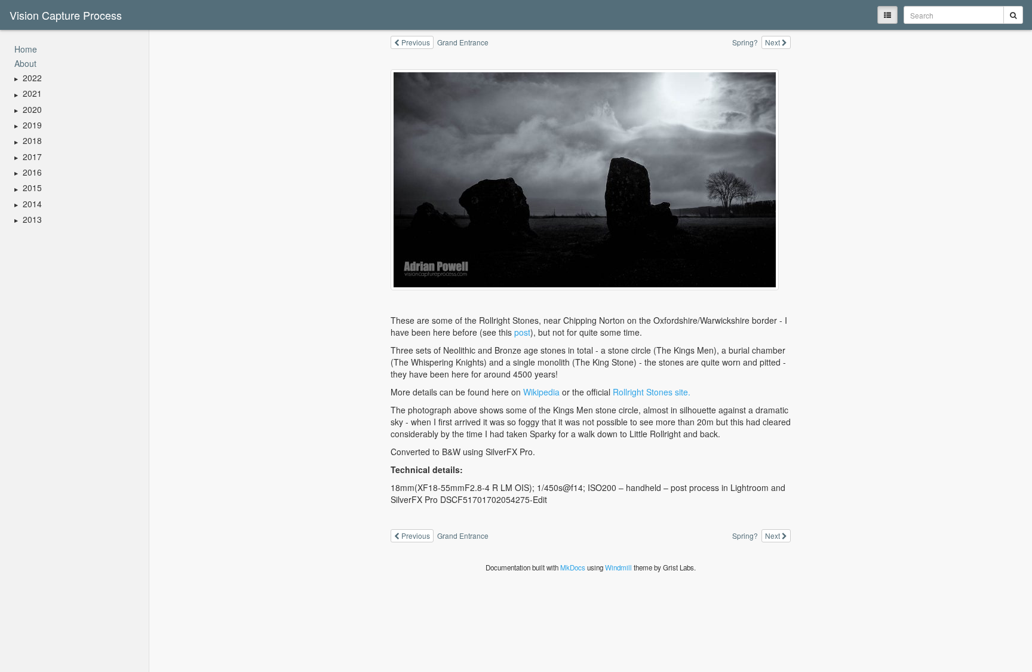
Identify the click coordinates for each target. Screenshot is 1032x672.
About (25, 63)
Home (25, 49)
